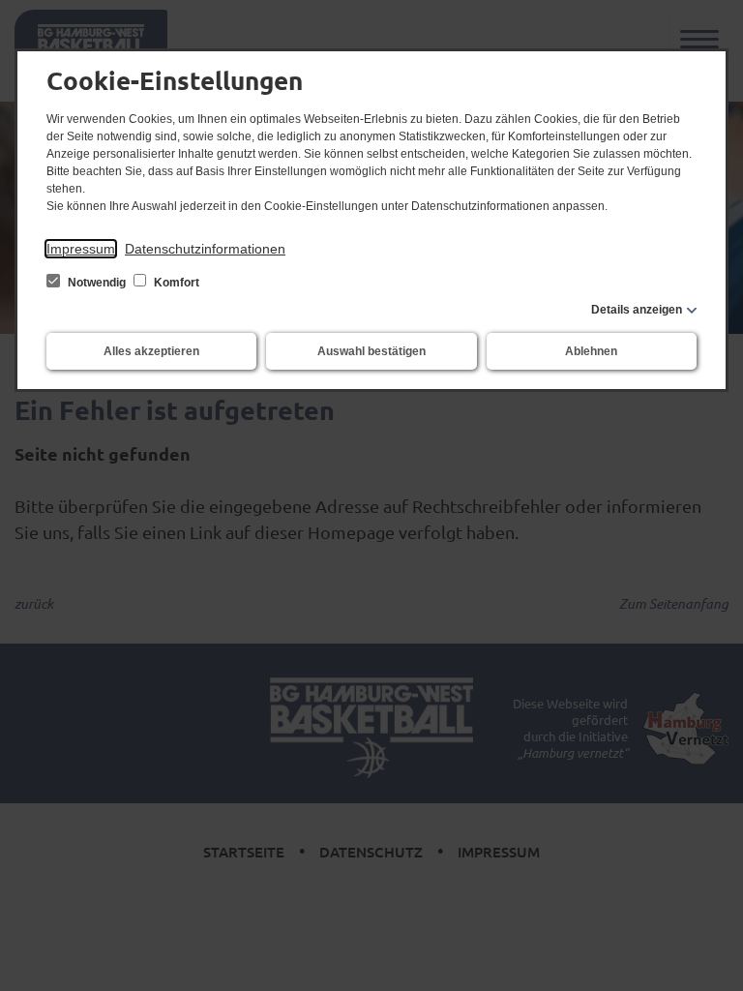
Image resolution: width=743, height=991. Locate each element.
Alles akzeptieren (151, 351)
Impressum (80, 248)
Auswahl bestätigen (371, 351)
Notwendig (97, 282)
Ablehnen (591, 351)
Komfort (175, 282)
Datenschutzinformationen (205, 248)
